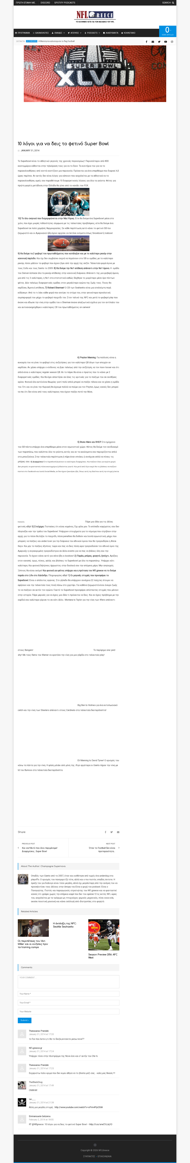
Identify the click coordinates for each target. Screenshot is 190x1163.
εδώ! (28, 526)
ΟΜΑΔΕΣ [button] (58, 33)
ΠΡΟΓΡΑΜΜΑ (24, 33)
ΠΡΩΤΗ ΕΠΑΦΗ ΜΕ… (26, 2)
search (166, 2)
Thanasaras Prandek (39, 1031)
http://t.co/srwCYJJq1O (100, 1124)
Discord (45, 2)
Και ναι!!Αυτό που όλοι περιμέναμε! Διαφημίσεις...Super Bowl (39, 850)
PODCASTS (92, 33)
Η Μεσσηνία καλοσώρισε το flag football (57, 41)
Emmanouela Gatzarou (39, 1116)
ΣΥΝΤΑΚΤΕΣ (89, 1156)
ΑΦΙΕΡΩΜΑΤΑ (112, 33)
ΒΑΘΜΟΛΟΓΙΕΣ (42, 33)
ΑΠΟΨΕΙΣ (75, 33)
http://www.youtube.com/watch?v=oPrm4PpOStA (79, 1107)
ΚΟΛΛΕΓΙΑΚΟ (129, 33)
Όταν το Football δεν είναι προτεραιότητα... (102, 850)
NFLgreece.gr (35, 1048)
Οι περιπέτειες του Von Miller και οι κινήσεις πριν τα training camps (33, 944)
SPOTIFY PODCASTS (64, 2)
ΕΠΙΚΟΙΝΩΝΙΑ (104, 1156)
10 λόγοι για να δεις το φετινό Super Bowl (63, 144)
